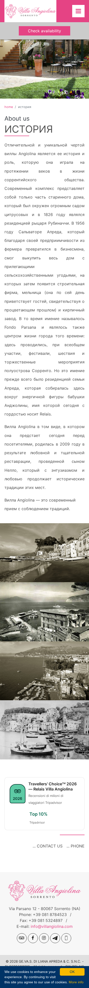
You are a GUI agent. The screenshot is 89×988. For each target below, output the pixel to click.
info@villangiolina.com (52, 926)
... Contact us (48, 846)
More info (76, 982)
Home (8, 107)
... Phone (76, 846)
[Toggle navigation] (78, 11)
